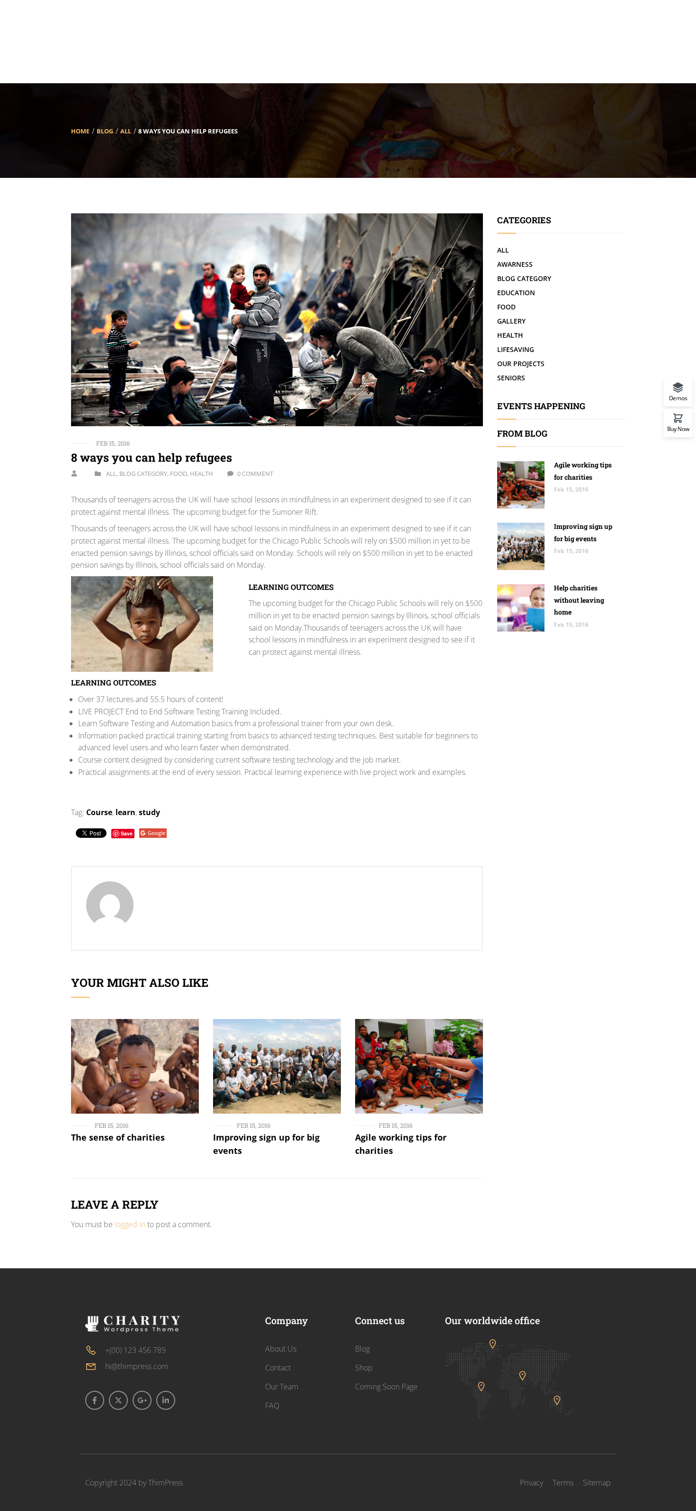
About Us (280, 1349)
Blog (105, 131)
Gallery (511, 320)
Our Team (281, 1386)
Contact (278, 1367)
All (125, 131)
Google (156, 832)
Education (516, 292)
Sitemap (597, 1482)
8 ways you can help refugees (151, 457)
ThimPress (165, 1482)
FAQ (272, 1405)
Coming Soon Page (386, 1386)
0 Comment (255, 473)
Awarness (515, 264)
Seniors (511, 377)
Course (99, 812)
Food (178, 473)
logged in (130, 1224)
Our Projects (520, 363)
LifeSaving (515, 349)
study (149, 812)
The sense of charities (118, 1137)
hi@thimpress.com (136, 1366)
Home (80, 131)
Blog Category (143, 473)
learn (125, 812)
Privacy (531, 1482)
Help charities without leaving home (579, 599)
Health (201, 473)
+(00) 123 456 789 (135, 1350)
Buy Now (678, 428)
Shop (364, 1367)
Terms (563, 1482)
